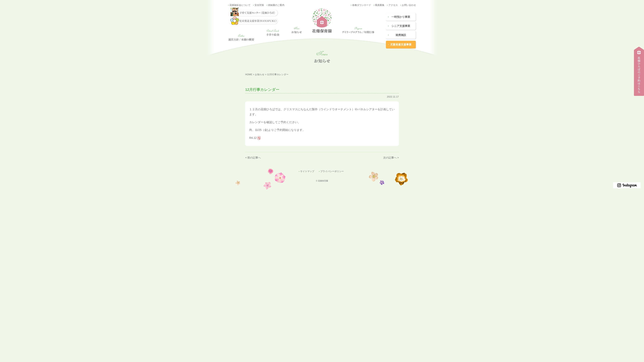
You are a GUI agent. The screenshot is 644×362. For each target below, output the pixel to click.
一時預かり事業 (400, 16)
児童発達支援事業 (401, 44)
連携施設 (400, 35)
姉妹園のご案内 (276, 5)
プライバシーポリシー (332, 171)
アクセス (393, 5)
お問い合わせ (409, 5)
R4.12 (253, 137)
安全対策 (259, 5)
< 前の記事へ (253, 157)
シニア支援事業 (400, 25)
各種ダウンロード (361, 5)
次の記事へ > (391, 157)
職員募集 (379, 5)
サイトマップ (307, 171)
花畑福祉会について (240, 5)
